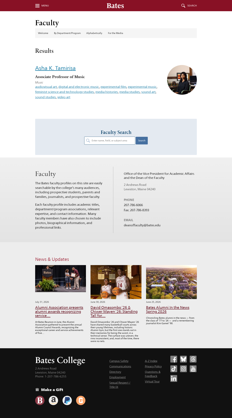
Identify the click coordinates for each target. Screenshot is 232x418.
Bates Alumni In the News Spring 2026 (167, 309)
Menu (45, 5)
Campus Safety (118, 361)
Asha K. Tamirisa (55, 68)
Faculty (47, 22)
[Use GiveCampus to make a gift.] (80, 400)
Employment (117, 377)
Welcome (43, 33)
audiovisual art (46, 87)
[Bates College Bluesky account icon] (183, 359)
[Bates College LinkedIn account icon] (173, 378)
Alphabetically (94, 33)
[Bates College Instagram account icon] (183, 368)
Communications (120, 366)
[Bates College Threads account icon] (193, 359)
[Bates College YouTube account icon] (193, 368)
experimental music (142, 87)
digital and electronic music (78, 87)
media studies (129, 92)
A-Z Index (151, 361)
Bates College (60, 360)
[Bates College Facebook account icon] (173, 359)
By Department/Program (67, 33)
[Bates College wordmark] (115, 5)
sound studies (45, 97)
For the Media (115, 33)
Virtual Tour (152, 381)
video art (63, 97)
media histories (106, 92)
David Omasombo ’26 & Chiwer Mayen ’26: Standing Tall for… (114, 311)
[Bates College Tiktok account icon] (173, 368)
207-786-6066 (133, 205)
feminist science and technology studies (64, 92)
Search (192, 5)
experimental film (113, 87)
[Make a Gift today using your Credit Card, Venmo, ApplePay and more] (39, 400)
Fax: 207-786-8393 (136, 210)
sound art (148, 92)
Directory (115, 372)
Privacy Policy (153, 366)
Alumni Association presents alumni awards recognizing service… (59, 311)
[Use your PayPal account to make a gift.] (67, 400)
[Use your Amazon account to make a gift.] (53, 400)
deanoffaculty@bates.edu (142, 225)
